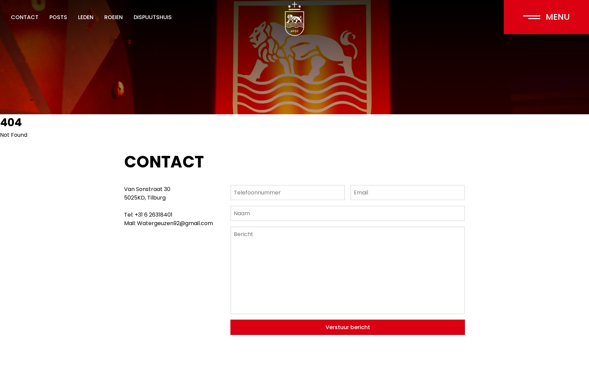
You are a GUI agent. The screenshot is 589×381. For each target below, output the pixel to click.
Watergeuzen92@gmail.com (175, 223)
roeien (113, 17)
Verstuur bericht (348, 327)
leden (85, 17)
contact (25, 17)
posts (58, 17)
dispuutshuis (153, 17)
